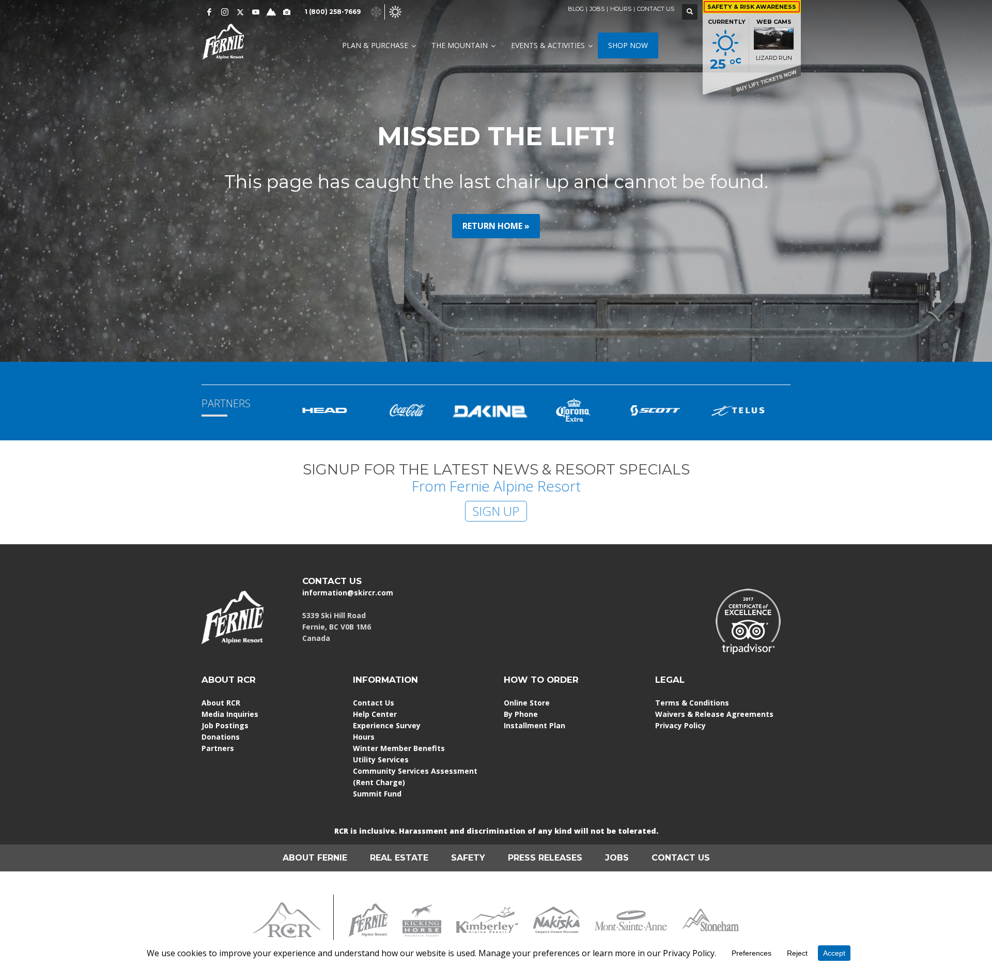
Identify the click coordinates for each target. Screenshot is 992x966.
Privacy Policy (680, 725)
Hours (364, 737)
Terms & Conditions (692, 703)
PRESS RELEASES (545, 858)
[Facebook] (209, 12)
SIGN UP (496, 510)
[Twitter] (240, 12)
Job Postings (225, 725)
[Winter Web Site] (376, 11)
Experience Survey (387, 725)
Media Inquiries (230, 714)
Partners (218, 748)
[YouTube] (256, 12)
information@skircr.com (347, 592)
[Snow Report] (271, 12)
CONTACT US (655, 8)
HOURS (620, 8)
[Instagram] (225, 12)
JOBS (597, 8)
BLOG (576, 8)
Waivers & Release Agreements (714, 714)
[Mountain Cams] (287, 12)
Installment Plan (534, 725)
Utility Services (381, 759)
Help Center (375, 714)
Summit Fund (377, 794)
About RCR (221, 703)
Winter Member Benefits (399, 748)
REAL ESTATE (399, 858)
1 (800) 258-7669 (333, 12)
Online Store (527, 703)
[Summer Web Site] (395, 11)
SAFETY (468, 858)
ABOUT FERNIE (315, 858)
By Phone (521, 714)
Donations (221, 737)
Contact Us (373, 703)
